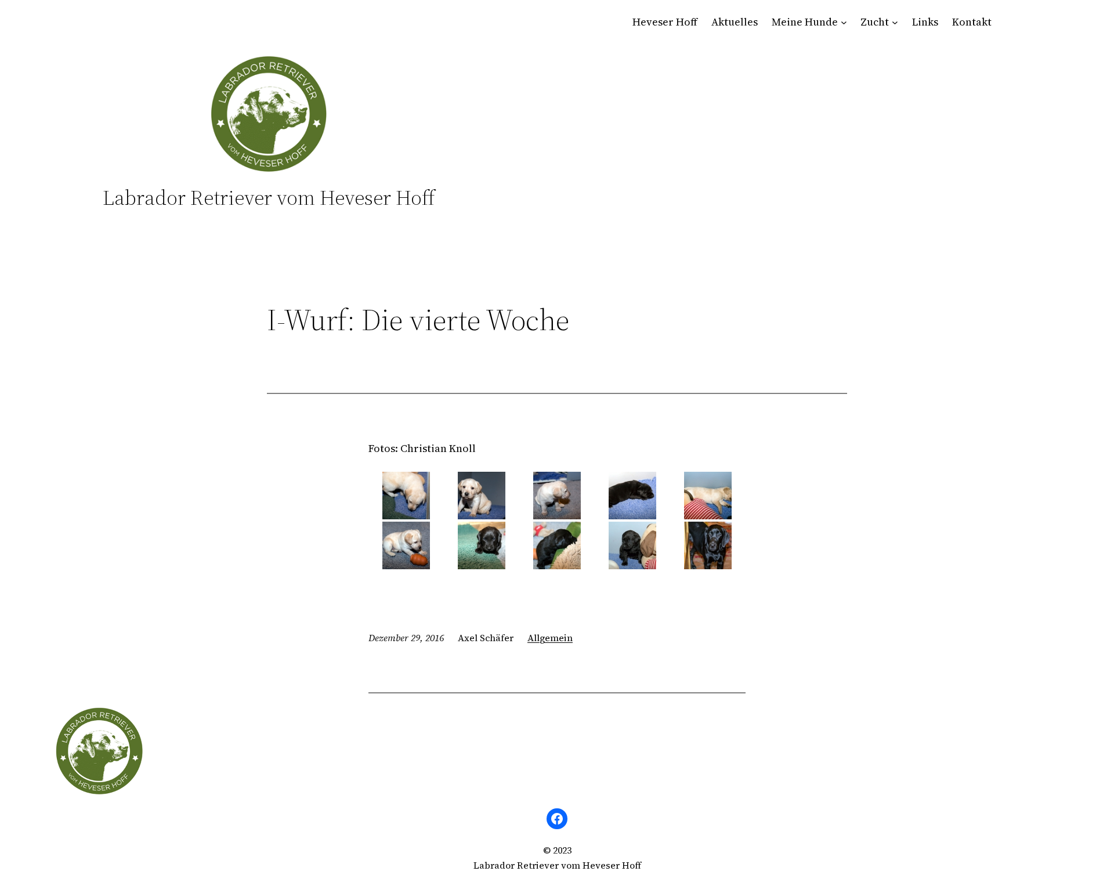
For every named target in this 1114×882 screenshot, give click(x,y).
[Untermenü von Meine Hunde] (844, 22)
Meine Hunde (805, 22)
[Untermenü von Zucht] (895, 22)
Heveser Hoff (664, 22)
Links (925, 22)
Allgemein (550, 637)
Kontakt (972, 22)
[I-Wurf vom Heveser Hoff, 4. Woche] (406, 495)
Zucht (874, 22)
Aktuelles (734, 22)
